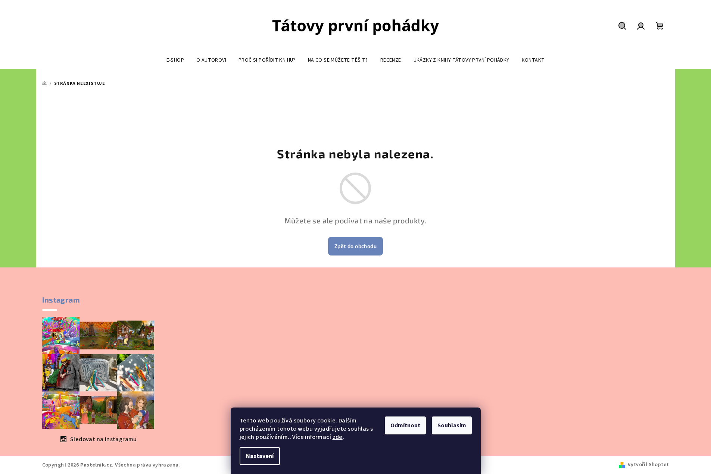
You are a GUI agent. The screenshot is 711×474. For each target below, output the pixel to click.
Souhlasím (451, 425)
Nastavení (260, 456)
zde (338, 437)
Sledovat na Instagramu (103, 439)
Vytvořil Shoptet (648, 464)
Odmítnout (405, 425)
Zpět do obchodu (355, 246)
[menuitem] (175, 60)
